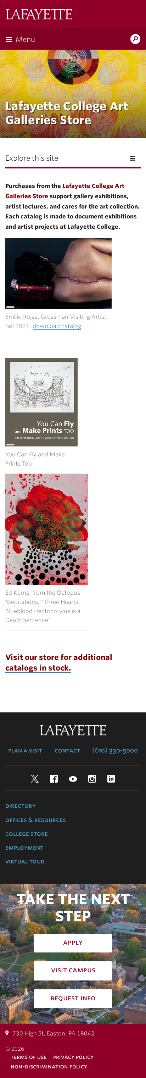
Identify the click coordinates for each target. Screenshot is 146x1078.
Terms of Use (28, 1057)
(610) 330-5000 (115, 750)
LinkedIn (111, 779)
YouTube (73, 779)
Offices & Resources (35, 819)
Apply (73, 942)
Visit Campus (73, 970)
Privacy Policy (73, 1057)
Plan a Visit (25, 750)
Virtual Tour (24, 861)
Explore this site (31, 158)
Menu (25, 39)
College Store (26, 833)
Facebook (54, 779)
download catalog (57, 326)
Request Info (73, 998)
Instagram (92, 779)
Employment (24, 847)
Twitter (35, 779)
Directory (20, 805)
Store (41, 196)
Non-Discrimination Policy (49, 1066)
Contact (67, 750)
